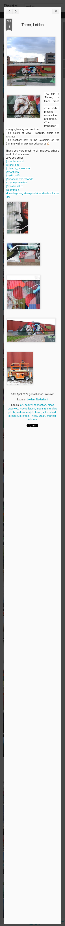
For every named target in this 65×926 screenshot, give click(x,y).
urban (42, 415)
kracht (23, 408)
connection (40, 405)
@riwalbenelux (14, 186)
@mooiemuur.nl (14, 161)
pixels (11, 412)
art (21, 405)
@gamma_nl (13, 189)
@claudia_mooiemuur (18, 168)
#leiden (46, 193)
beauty (28, 405)
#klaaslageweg (14, 193)
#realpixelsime (32, 193)
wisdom (32, 419)
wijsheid (51, 415)
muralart (52, 408)
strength (24, 415)
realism (20, 412)
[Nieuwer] (9, 11)
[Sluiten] (56, 11)
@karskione (12, 164)
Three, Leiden (32, 24)
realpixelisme (33, 412)
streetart (13, 415)
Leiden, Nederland (37, 399)
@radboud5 (13, 175)
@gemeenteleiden (16, 182)
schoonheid (49, 412)
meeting (41, 408)
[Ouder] (15, 11)
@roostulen (12, 171)
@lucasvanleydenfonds (19, 178)
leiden (31, 408)
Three (33, 415)
